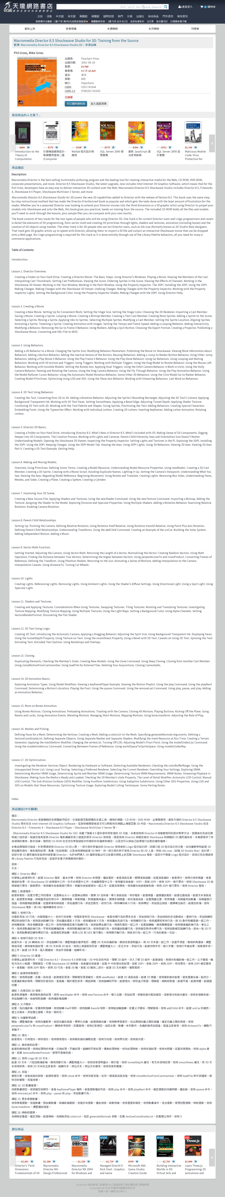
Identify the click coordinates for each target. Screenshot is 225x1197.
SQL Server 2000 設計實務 (168, 153)
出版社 (140, 16)
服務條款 (144, 1184)
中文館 (60, 16)
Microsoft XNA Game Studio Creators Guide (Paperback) (137, 1171)
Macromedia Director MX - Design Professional (55, 1169)
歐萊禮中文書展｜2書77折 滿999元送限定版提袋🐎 (62, 21)
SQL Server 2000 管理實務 (112, 153)
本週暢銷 (112, 29)
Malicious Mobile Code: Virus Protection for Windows (195, 156)
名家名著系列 (137, 21)
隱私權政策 (131, 1184)
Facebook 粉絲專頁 (87, 1184)
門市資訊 (168, 16)
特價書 (195, 29)
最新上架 (30, 29)
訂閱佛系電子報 (178, 21)
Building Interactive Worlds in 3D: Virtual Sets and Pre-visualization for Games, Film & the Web (169, 1174)
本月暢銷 (154, 29)
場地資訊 (182, 16)
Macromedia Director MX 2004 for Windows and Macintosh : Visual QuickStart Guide (82, 1172)
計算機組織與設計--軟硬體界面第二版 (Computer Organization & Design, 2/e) (54, 158)
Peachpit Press (90, 58)
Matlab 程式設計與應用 (83, 153)
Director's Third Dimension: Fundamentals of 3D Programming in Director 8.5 (27, 1172)
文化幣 (150, 21)
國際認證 (108, 16)
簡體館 (83, 16)
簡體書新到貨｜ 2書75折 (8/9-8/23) (109, 21)
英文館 (72, 16)
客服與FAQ (106, 1184)
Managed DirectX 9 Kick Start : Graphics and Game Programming (112, 1171)
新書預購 (71, 29)
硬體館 (95, 16)
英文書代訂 (162, 21)
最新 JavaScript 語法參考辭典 (139, 153)
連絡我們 (118, 1184)
